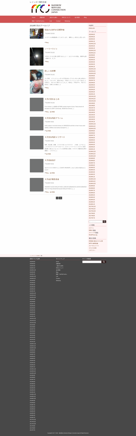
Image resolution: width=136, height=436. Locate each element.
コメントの (93, 232)
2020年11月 (92, 126)
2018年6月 (92, 192)
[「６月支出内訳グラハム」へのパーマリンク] (36, 123)
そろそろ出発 (92, 248)
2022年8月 (92, 78)
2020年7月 (92, 135)
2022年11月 (92, 71)
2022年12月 (92, 69)
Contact (58, 21)
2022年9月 (92, 75)
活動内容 (42, 17)
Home (33, 17)
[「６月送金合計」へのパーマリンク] (36, 165)
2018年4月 (92, 197)
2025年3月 (92, 39)
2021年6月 (92, 110)
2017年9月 (92, 213)
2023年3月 (92, 62)
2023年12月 (92, 50)
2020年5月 (92, 140)
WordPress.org (93, 235)
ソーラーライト (51, 49)
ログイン (91, 228)
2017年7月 (92, 218)
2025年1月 (92, 41)
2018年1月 (92, 204)
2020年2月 (92, 147)
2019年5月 (92, 167)
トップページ (32, 255)
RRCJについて (66, 17)
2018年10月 (92, 183)
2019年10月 (92, 156)
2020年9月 (92, 130)
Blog (85, 17)
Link (51, 21)
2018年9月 (92, 185)
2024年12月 (92, 43)
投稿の (92, 230)
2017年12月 (92, 206)
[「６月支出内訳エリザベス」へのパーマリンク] (36, 142)
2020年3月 (92, 144)
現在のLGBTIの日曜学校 (54, 30)
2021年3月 (92, 117)
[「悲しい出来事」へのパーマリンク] (36, 81)
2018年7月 (92, 190)
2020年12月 (92, 124)
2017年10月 (92, 211)
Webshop (67, 21)
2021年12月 (92, 96)
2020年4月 (92, 142)
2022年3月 (92, 89)
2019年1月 (92, 176)
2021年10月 (92, 101)
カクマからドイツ (94, 245)
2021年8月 (92, 105)
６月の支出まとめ (53, 99)
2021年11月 (92, 98)
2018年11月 (92, 181)
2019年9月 (92, 158)
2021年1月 (92, 121)
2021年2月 (92, 119)
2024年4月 (92, 46)
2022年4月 (92, 87)
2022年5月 (92, 85)
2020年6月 (92, 137)
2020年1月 (92, 149)
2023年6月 (92, 57)
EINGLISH (92, 28)
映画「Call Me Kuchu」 (38, 21)
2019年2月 (92, 174)
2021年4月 (92, 114)
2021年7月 (92, 108)
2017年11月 (92, 208)
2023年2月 (92, 64)
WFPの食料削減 (93, 243)
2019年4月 (92, 169)
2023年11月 (92, 53)
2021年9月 (92, 103)
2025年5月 (92, 36)
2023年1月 (92, 66)
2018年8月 (92, 188)
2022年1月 (92, 94)
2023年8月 (92, 55)
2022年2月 (92, 91)
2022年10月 (92, 73)
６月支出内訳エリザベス (55, 137)
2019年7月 (92, 163)
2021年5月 (92, 112)
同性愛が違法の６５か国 (96, 241)
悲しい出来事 (50, 71)
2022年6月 (92, 82)
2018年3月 (92, 199)
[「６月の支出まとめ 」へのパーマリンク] (36, 104)
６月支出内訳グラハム (54, 118)
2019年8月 (92, 160)
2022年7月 (92, 80)
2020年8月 (92, 133)
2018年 (38, 255)
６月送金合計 (50, 160)
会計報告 (77, 17)
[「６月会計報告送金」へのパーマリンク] (36, 184)
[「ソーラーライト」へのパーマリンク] (36, 56)
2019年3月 (92, 172)
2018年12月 (92, 179)
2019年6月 (92, 165)
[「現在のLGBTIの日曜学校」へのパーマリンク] (36, 33)
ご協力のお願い (53, 17)
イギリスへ (92, 250)
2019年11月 (92, 153)
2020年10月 (92, 128)
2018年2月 (92, 202)
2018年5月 (92, 195)
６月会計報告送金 (52, 179)
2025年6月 (92, 34)
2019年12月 (92, 151)
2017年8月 (92, 215)
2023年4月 (92, 59)
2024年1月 (92, 48)
